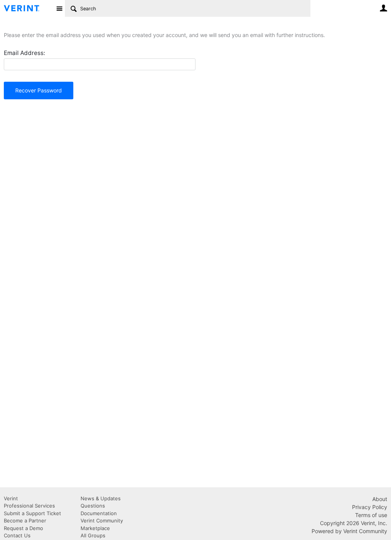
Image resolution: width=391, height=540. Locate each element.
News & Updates (101, 498)
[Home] (28, 8)
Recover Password (38, 90)
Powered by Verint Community (349, 531)
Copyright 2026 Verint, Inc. (353, 523)
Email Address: (24, 53)
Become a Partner (25, 520)
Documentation (99, 513)
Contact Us (17, 535)
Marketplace (95, 528)
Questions (93, 506)
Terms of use (371, 515)
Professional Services (29, 506)
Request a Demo (23, 528)
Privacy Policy (369, 507)
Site (59, 8)
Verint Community (102, 520)
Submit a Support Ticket (32, 513)
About (379, 499)
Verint (11, 498)
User (383, 8)
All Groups (93, 535)
